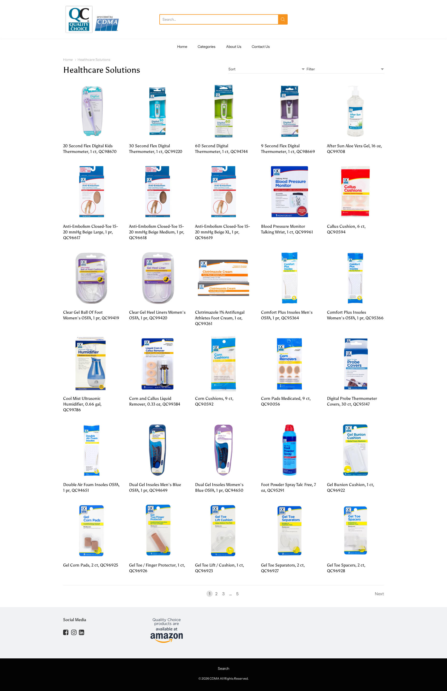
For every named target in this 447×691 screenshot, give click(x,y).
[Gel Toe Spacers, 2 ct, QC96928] (355, 530)
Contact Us (261, 46)
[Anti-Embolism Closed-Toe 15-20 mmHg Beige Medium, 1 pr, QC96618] (157, 191)
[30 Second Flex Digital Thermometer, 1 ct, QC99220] (157, 111)
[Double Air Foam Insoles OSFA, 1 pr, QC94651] (91, 450)
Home (182, 46)
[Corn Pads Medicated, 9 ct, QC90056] (289, 363)
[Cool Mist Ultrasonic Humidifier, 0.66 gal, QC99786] (91, 363)
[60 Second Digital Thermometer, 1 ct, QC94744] (223, 111)
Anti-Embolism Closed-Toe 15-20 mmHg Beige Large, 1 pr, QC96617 (90, 232)
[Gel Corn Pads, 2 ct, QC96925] (91, 530)
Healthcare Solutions (94, 59)
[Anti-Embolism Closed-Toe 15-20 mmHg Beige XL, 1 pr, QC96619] (223, 191)
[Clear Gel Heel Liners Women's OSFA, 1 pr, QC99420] (157, 277)
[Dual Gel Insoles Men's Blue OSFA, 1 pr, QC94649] (157, 450)
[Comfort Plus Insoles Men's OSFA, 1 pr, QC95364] (289, 277)
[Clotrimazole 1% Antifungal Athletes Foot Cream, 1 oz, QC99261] (223, 277)
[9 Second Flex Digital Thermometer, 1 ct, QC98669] (289, 111)
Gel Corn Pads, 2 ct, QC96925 (90, 565)
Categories (206, 46)
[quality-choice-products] (92, 19)
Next (379, 593)
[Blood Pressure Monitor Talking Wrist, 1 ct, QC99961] (289, 191)
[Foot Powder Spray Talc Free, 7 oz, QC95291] (289, 450)
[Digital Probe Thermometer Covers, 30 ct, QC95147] (355, 363)
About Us (233, 46)
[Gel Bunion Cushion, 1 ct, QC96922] (355, 450)
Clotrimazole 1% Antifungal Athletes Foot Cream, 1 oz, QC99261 (219, 318)
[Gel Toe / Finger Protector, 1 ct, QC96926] (157, 530)
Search (223, 668)
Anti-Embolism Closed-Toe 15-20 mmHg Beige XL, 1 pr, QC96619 (222, 232)
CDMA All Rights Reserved (229, 678)
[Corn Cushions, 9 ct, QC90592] (223, 363)
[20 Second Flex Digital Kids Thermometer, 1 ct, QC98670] (91, 111)
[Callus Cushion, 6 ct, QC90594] (355, 191)
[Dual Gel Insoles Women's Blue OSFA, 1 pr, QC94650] (223, 450)
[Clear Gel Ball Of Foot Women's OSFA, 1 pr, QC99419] (91, 277)
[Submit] (283, 19)
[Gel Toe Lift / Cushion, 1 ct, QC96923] (223, 530)
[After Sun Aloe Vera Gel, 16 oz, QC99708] (355, 111)
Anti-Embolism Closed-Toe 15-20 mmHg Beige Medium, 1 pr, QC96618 (156, 232)
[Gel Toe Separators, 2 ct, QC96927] (289, 530)
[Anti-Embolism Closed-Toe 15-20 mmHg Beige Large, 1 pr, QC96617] (91, 191)
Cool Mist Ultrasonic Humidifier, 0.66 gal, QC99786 (82, 404)
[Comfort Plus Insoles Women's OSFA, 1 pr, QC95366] (355, 277)
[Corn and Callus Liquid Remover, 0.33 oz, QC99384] (157, 363)
